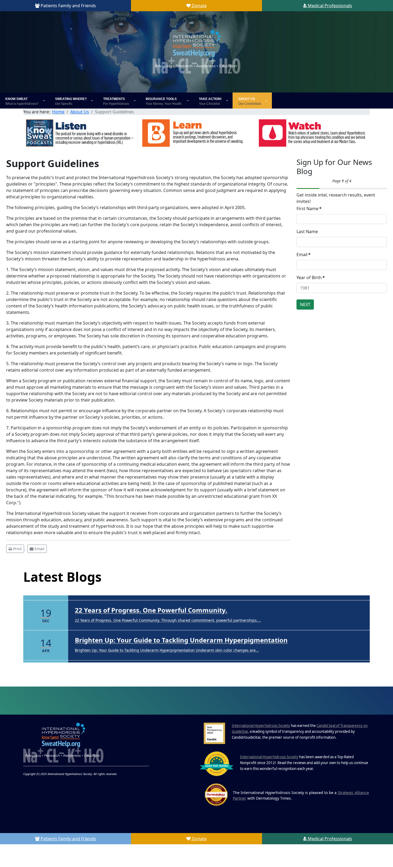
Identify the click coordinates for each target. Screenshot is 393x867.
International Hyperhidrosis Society (261, 748)
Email (303, 254)
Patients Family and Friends (68, 6)
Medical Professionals (329, 6)
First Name (309, 208)
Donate (199, 6)
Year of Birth (310, 277)
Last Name (307, 231)
